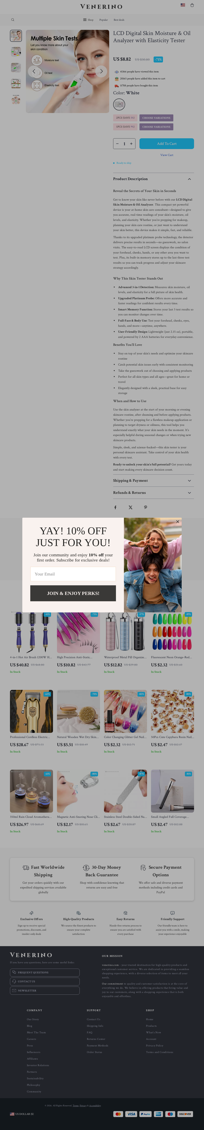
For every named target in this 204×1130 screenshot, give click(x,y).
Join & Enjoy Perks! (73, 593)
